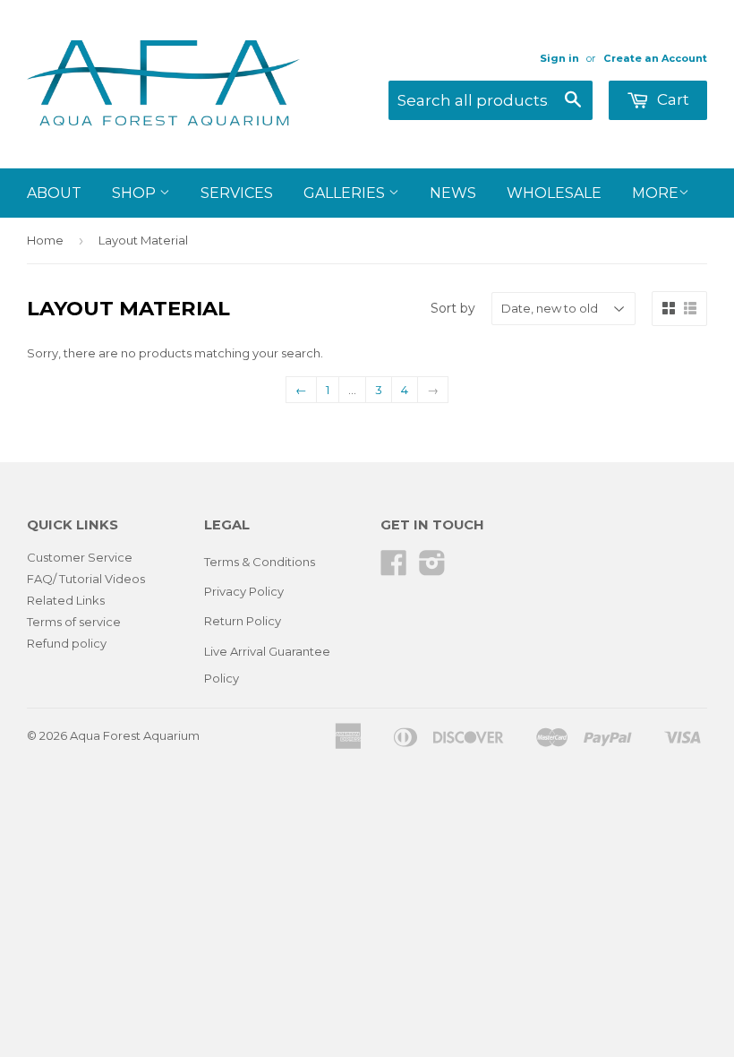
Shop (135, 193)
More (655, 193)
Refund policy (67, 643)
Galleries (345, 193)
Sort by (453, 308)
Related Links (66, 600)
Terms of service (74, 621)
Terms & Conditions (259, 561)
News (453, 193)
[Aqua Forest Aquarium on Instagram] (432, 569)
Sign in (559, 58)
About (54, 193)
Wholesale (554, 193)
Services (237, 193)
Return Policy (242, 621)
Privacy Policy (244, 591)
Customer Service (79, 557)
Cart (671, 99)
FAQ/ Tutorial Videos (86, 578)
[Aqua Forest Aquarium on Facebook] (393, 569)
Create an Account (655, 58)
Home (45, 240)
